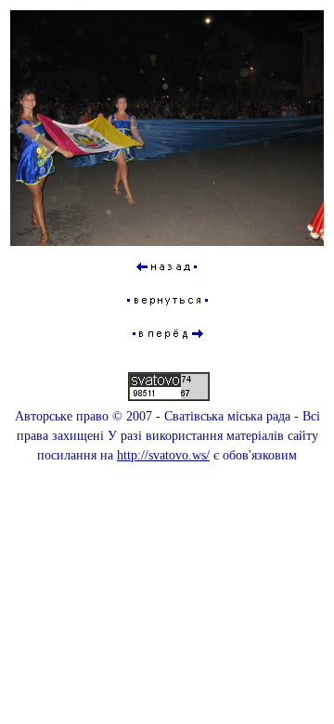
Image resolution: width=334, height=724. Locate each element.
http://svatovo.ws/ (163, 455)
